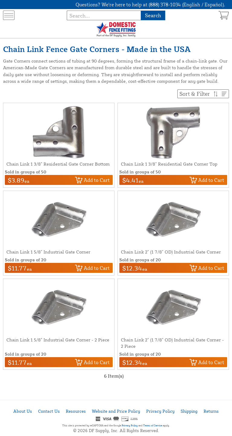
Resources (76, 411)
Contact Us (49, 411)
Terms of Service (152, 425)
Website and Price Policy (116, 411)
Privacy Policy (160, 411)
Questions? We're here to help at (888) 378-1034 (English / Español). (150, 5)
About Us (22, 411)
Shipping (189, 411)
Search (153, 15)
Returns (211, 411)
